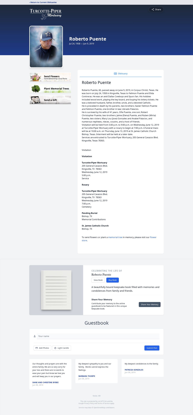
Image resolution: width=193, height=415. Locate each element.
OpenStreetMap (99, 407)
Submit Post (152, 348)
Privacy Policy (89, 403)
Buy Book (113, 280)
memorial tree (115, 237)
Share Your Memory (149, 304)
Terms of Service (104, 403)
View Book (98, 280)
